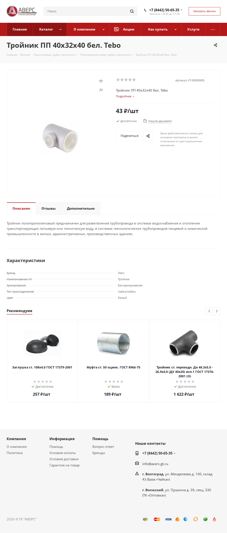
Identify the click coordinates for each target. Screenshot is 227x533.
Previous (209, 311)
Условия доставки (64, 459)
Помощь (56, 446)
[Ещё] (212, 29)
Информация (61, 438)
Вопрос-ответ (103, 446)
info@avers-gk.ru (155, 464)
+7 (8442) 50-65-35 (164, 10)
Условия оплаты (62, 453)
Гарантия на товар (64, 465)
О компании (17, 446)
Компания (16, 438)
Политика (15, 453)
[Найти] (132, 11)
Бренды (98, 453)
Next (216, 311)
